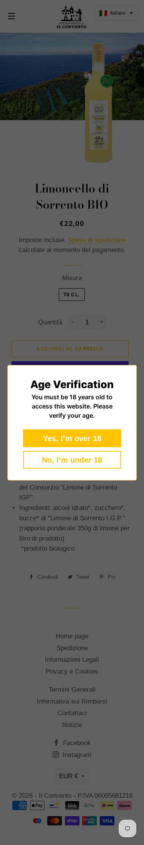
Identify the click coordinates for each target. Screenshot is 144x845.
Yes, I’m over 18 (72, 438)
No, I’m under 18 (72, 459)
